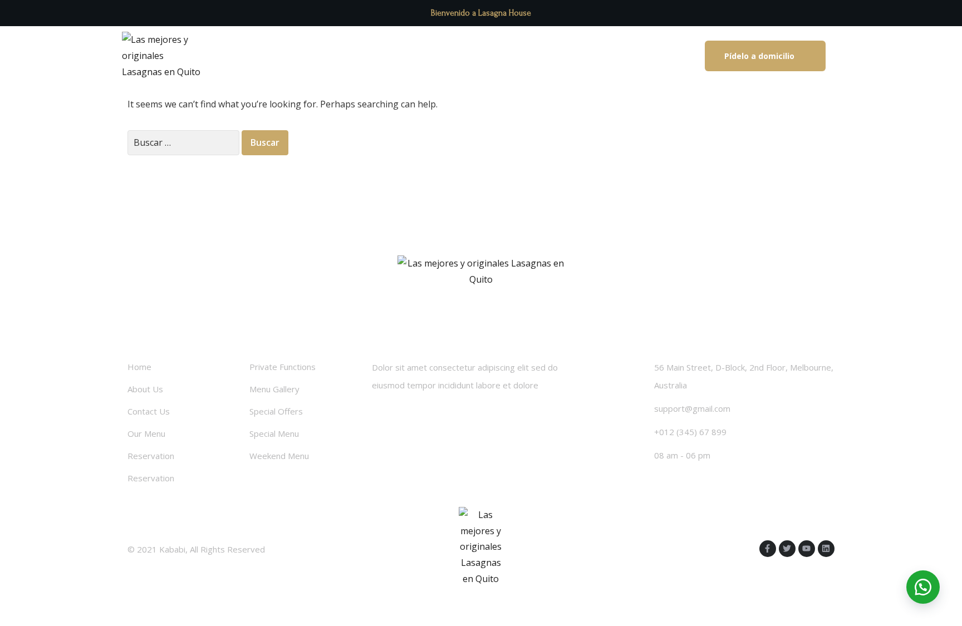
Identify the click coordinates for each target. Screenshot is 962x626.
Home (139, 366)
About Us (145, 389)
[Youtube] (806, 548)
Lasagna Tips (385, 56)
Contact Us (148, 411)
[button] (765, 56)
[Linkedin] (826, 548)
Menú (449, 56)
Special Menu (274, 433)
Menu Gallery (274, 389)
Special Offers (276, 411)
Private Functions (282, 366)
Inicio (323, 56)
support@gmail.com (692, 408)
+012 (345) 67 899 (690, 431)
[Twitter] (787, 548)
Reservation (150, 455)
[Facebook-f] (767, 548)
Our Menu (146, 433)
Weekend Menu (279, 455)
